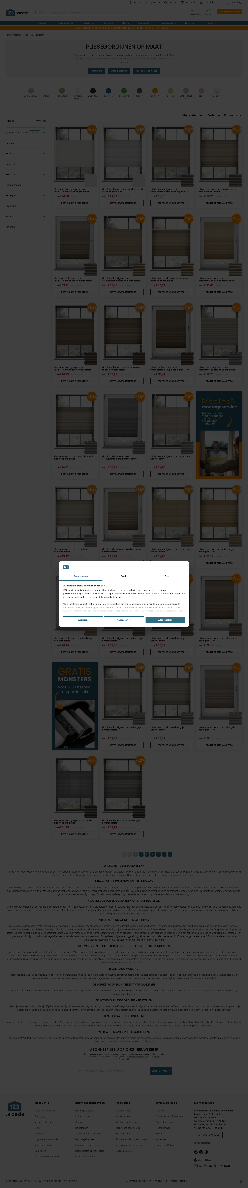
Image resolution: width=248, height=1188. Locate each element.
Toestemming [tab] (81, 576)
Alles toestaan (165, 620)
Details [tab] (124, 576)
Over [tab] (167, 576)
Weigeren (83, 620)
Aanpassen (122, 620)
